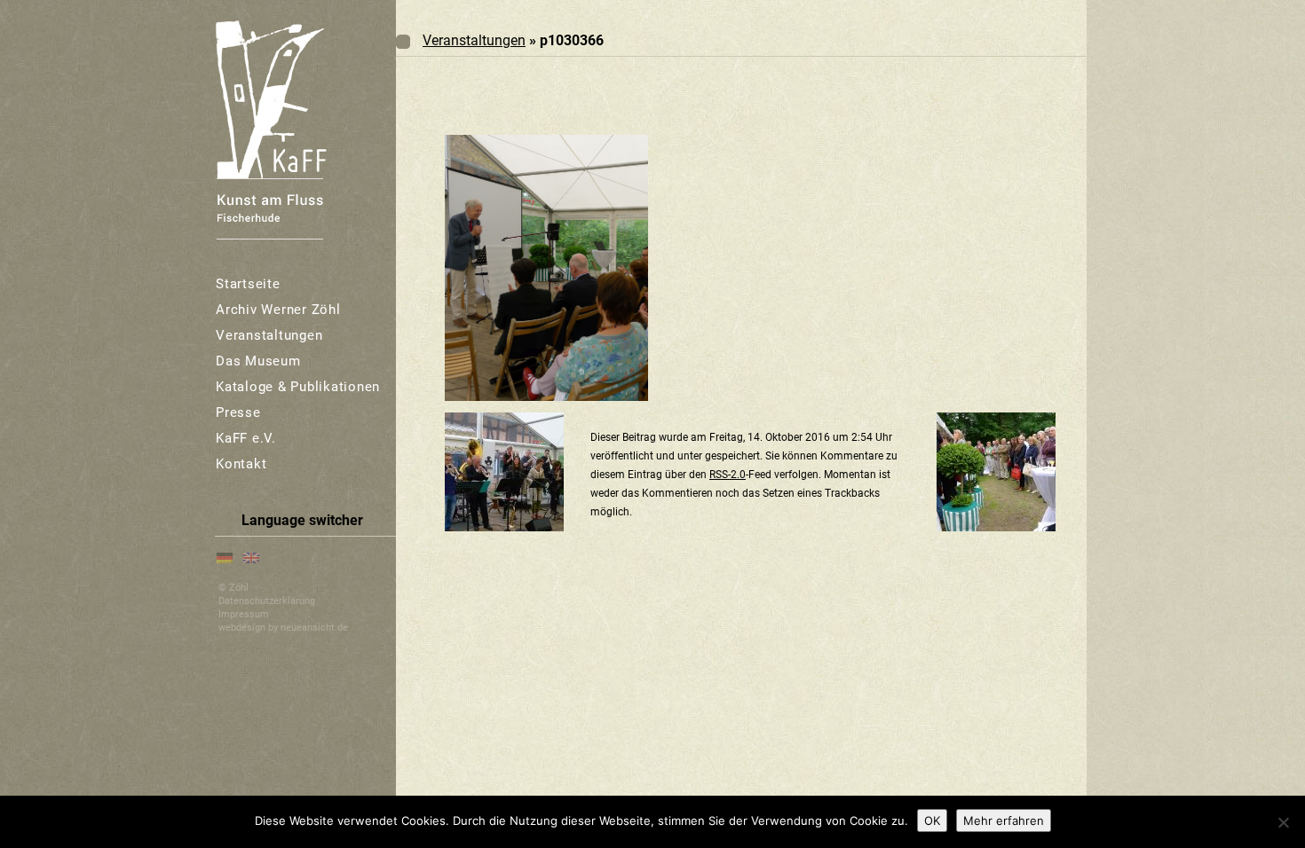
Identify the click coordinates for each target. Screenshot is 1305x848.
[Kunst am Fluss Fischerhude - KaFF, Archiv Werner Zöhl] (269, 128)
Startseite (248, 284)
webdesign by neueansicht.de (283, 627)
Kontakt (241, 464)
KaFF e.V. (246, 438)
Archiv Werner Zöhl (278, 310)
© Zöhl (233, 587)
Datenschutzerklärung (266, 601)
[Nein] (1283, 822)
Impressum (243, 614)
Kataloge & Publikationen (298, 387)
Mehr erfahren (1003, 820)
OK (932, 820)
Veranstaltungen (269, 335)
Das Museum (258, 361)
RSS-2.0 (727, 474)
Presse (238, 412)
